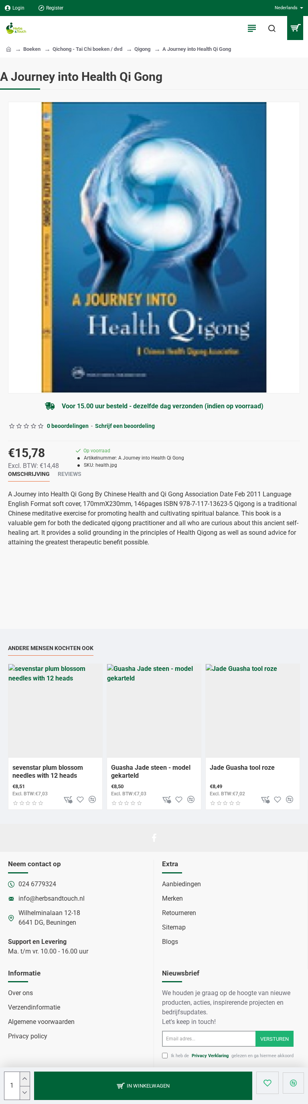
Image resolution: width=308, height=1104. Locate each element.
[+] (25, 1079)
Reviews (69, 474)
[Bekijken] (295, 28)
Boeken (32, 49)
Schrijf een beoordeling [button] (125, 426)
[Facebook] (154, 838)
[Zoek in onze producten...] (272, 28)
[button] (143, 1086)
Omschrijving (29, 474)
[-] (25, 1093)
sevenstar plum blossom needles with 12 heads (47, 772)
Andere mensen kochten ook (50, 648)
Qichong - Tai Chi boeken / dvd (87, 49)
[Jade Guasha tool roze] (253, 711)
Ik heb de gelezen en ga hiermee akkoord (232, 1055)
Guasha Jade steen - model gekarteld (150, 772)
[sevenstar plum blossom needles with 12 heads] (55, 711)
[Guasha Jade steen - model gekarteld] (154, 711)
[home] (8, 48)
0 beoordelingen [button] (68, 426)
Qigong (142, 49)
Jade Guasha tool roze (242, 767)
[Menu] (252, 28)
